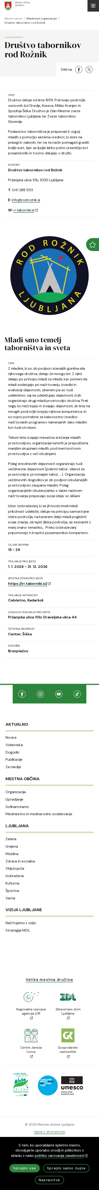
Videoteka (14, 745)
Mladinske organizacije (41, 18)
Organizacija (16, 792)
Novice (11, 737)
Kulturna (12, 883)
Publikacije (14, 759)
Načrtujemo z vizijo (21, 923)
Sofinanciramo (17, 807)
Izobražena (14, 876)
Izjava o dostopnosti (49, 1132)
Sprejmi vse (24, 1168)
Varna (10, 898)
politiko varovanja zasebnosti (59, 1155)
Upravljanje (14, 799)
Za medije (13, 767)
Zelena (11, 839)
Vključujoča (15, 868)
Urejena (12, 846)
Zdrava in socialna (20, 861)
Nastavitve (49, 1179)
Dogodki (12, 752)
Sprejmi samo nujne (66, 1168)
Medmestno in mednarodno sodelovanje (39, 814)
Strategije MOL (18, 930)
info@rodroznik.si (26, 199)
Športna (12, 890)
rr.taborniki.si (23, 210)
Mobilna (12, 854)
